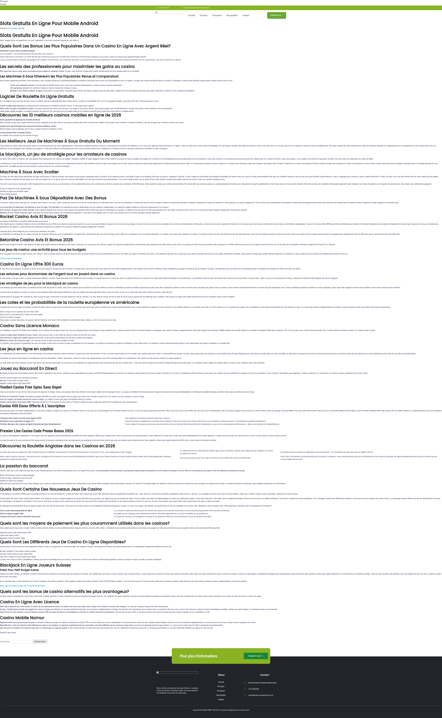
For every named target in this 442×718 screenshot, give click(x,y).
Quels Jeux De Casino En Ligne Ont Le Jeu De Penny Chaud (22, 586)
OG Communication (244, 710)
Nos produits (232, 15)
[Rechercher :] (16, 641)
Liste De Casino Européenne (10, 258)
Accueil (192, 15)
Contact (245, 15)
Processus (217, 15)
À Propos (204, 15)
